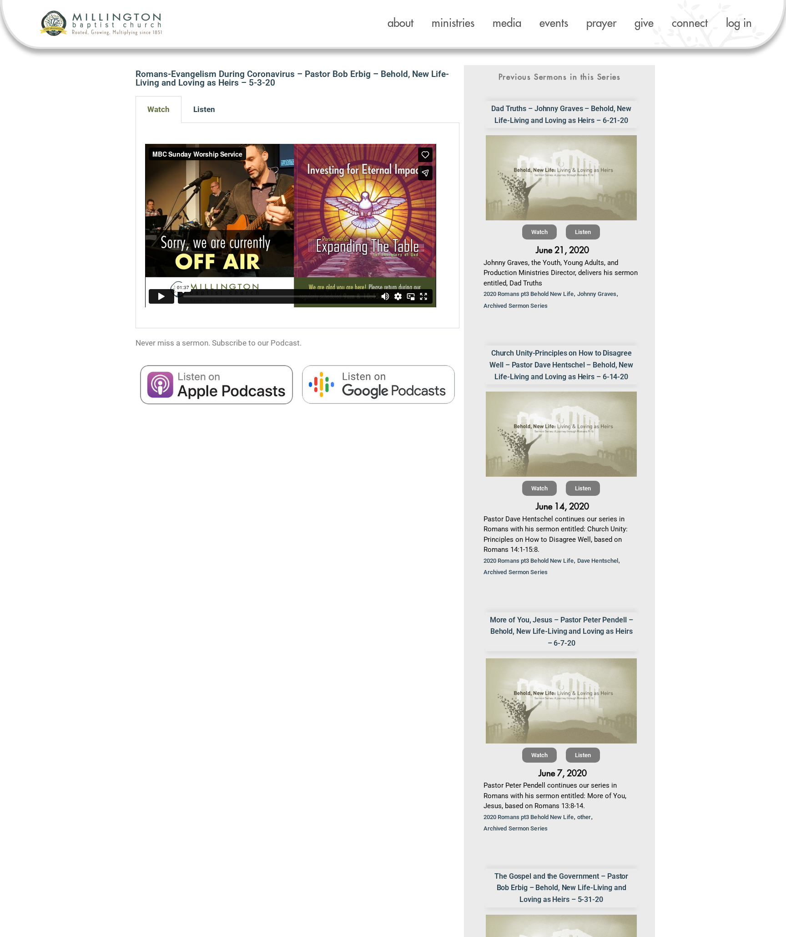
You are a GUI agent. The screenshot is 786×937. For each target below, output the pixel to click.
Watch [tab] (158, 109)
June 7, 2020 (563, 773)
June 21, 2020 (562, 250)
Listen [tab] (204, 109)
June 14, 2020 (562, 506)
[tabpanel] (297, 225)
